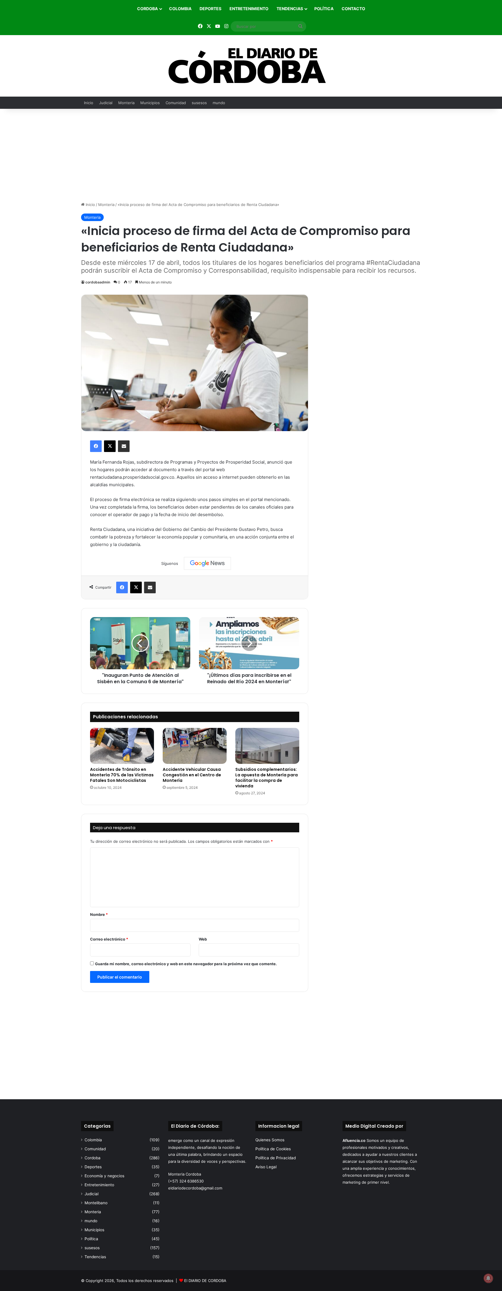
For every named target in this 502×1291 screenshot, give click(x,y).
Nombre (99, 914)
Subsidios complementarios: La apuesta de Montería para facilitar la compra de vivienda (266, 777)
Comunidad (176, 102)
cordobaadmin (97, 282)
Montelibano (96, 1202)
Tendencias (290, 8)
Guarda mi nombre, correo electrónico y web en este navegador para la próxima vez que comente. (186, 963)
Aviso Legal (266, 1167)
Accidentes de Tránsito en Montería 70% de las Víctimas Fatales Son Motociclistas (122, 774)
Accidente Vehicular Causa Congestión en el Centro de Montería (192, 774)
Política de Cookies (273, 1149)
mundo (219, 102)
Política (324, 8)
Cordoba (147, 8)
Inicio (88, 102)
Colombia (180, 8)
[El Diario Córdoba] (251, 66)
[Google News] (207, 563)
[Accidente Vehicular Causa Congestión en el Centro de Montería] (195, 746)
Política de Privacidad (275, 1158)
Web (203, 939)
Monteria (126, 102)
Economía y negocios (104, 1176)
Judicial (105, 102)
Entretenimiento (249, 8)
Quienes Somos (269, 1140)
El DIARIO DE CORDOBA (205, 1280)
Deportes (210, 8)
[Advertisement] (251, 155)
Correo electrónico (109, 939)
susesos (199, 102)
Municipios (150, 102)
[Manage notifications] (488, 1278)
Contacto (353, 8)
